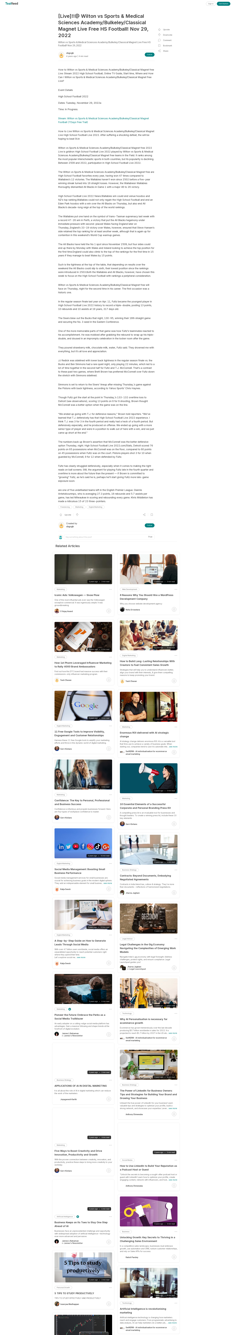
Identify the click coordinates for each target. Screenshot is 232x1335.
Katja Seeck (65, 889)
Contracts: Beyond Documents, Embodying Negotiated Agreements (145, 877)
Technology (127, 1013)
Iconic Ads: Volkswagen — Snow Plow (77, 595)
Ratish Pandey (132, 1257)
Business (125, 1232)
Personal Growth (63, 1288)
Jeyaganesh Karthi (68, 1099)
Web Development (129, 589)
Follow (149, 55)
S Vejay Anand (66, 611)
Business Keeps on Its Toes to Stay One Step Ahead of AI (81, 1224)
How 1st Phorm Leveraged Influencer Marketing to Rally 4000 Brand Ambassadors (83, 664)
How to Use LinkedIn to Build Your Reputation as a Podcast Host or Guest (148, 1167)
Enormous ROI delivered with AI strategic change (144, 734)
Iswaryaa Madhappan (69, 1304)
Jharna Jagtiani (133, 893)
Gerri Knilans (131, 824)
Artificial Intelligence (65, 1217)
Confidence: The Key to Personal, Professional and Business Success (82, 802)
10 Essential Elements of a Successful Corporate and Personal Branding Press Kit (145, 806)
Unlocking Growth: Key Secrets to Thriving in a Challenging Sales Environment (147, 1239)
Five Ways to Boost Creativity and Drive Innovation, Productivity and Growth (78, 1152)
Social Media (127, 1160)
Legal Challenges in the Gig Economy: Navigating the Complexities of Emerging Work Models (148, 948)
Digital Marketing (95, 507)
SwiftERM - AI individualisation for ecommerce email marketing (146, 752)
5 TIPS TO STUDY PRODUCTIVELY (74, 1293)
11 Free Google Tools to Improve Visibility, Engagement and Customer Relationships (80, 733)
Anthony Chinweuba (134, 1114)
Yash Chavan (131, 681)
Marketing (79, 507)
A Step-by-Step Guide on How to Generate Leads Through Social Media (80, 942)
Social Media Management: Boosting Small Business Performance (80, 871)
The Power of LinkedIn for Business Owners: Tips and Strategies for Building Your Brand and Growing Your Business (148, 1094)
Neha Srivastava (133, 610)
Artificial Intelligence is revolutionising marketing (143, 1310)
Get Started (223, 4)
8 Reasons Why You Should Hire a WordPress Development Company (146, 597)
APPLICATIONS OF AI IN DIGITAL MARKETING (81, 1085)
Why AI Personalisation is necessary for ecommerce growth (143, 1021)
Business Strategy (129, 870)
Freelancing (65, 507)
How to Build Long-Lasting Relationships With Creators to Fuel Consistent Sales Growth (147, 663)
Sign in (210, 4)
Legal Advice (127, 939)
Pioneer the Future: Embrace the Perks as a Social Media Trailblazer (80, 1016)
